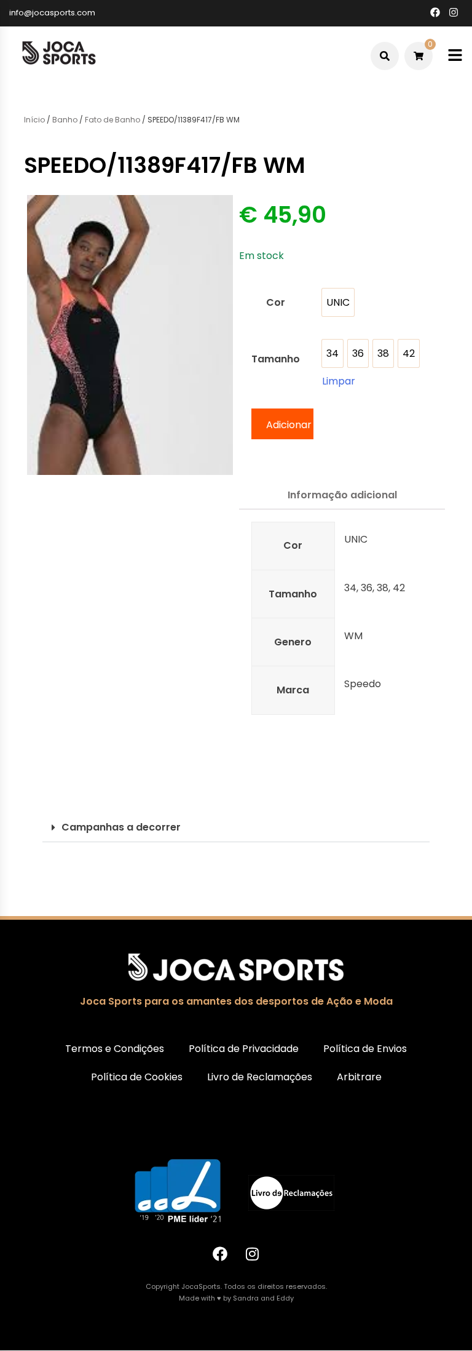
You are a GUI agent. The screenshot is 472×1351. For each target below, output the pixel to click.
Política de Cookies (137, 1077)
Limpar (338, 381)
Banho (64, 119)
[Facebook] (220, 1254)
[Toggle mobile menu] (455, 56)
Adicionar (289, 425)
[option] (338, 302)
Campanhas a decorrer (121, 827)
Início (34, 119)
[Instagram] (252, 1254)
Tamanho (275, 359)
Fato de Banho (112, 119)
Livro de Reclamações (259, 1077)
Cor (275, 302)
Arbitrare (359, 1077)
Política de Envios (365, 1049)
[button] (236, 827)
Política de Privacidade (244, 1049)
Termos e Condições (114, 1049)
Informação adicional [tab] (342, 495)
